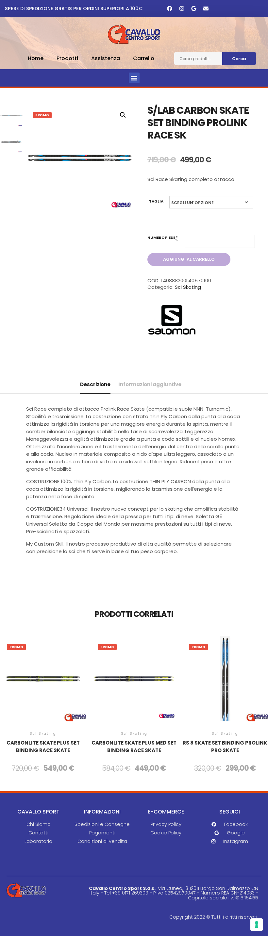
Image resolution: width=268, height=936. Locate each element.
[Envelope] (206, 8)
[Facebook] (169, 8)
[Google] (194, 8)
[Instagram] (181, 8)
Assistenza (105, 58)
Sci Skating (188, 287)
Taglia (156, 201)
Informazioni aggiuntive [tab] (149, 384)
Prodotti (67, 58)
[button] (134, 78)
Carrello (143, 58)
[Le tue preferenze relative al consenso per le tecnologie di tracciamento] (256, 924)
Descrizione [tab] (95, 384)
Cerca (239, 59)
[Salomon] (171, 320)
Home (35, 58)
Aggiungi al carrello (189, 259)
